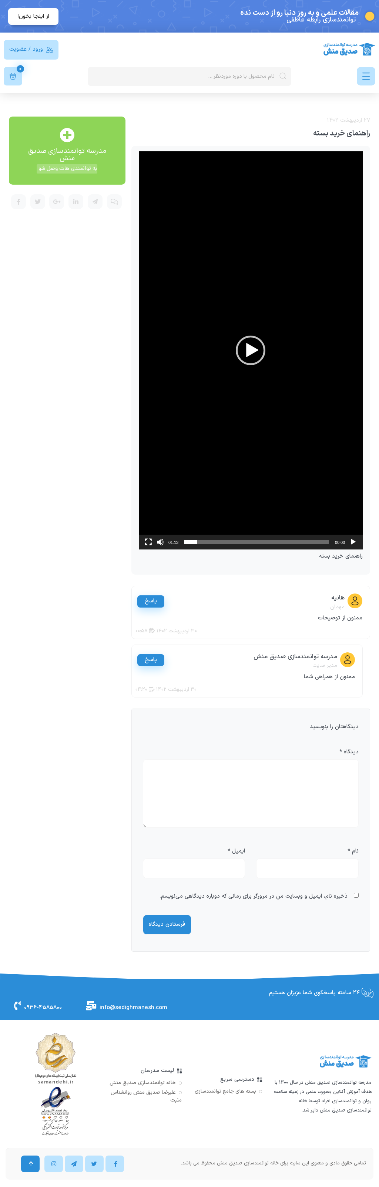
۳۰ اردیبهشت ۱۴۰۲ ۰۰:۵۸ (166, 631)
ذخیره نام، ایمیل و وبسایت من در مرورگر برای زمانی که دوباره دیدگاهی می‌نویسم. (254, 896)
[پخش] (353, 542)
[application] (251, 350)
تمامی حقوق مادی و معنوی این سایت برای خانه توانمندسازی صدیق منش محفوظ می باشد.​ (273, 1163)
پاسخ (151, 601)
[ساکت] (160, 542)
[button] (250, 350)
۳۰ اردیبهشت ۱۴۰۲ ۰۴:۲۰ (166, 689)
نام (353, 851)
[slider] (256, 542)
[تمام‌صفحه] (148, 542)
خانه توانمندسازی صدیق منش (143, 1083)
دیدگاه (349, 752)
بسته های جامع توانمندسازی (225, 1091)
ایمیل (236, 851)
